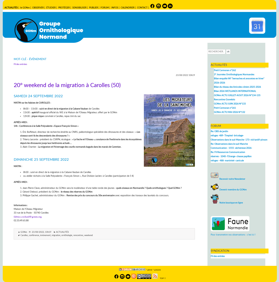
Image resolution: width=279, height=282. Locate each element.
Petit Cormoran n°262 (225, 70)
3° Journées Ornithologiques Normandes (234, 74)
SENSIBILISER (79, 7)
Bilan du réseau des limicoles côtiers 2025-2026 (237, 87)
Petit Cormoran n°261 (225, 108)
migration (56, 235)
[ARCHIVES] (138, 270)
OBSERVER (38, 7)
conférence (34, 235)
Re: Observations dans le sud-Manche (229, 144)
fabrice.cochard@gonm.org (28, 216)
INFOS (114, 7)
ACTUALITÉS (11, 7)
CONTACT (142, 7)
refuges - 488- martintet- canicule (227, 160)
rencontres (78, 235)
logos (157, 270)
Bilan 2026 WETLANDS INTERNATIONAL (235, 91)
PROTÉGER (64, 7)
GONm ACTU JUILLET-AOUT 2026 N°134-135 (237, 95)
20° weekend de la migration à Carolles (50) (67, 85)
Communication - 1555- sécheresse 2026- (231, 148)
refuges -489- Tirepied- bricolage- (227, 135)
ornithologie (66, 235)
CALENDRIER (127, 7)
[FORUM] (125, 270)
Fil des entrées (20, 64)
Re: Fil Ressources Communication (228, 152)
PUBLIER (93, 7)
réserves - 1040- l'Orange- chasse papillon (231, 156)
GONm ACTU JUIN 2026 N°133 (230, 104)
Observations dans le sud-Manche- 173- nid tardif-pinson (239, 140)
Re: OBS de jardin (219, 131)
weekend (88, 235)
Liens (149, 270)
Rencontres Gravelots (224, 99)
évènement (45, 235)
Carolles (24, 235)
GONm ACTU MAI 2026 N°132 (229, 112)
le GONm (25, 7)
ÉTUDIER (51, 7)
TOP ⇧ (162, 278)
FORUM (105, 7)
